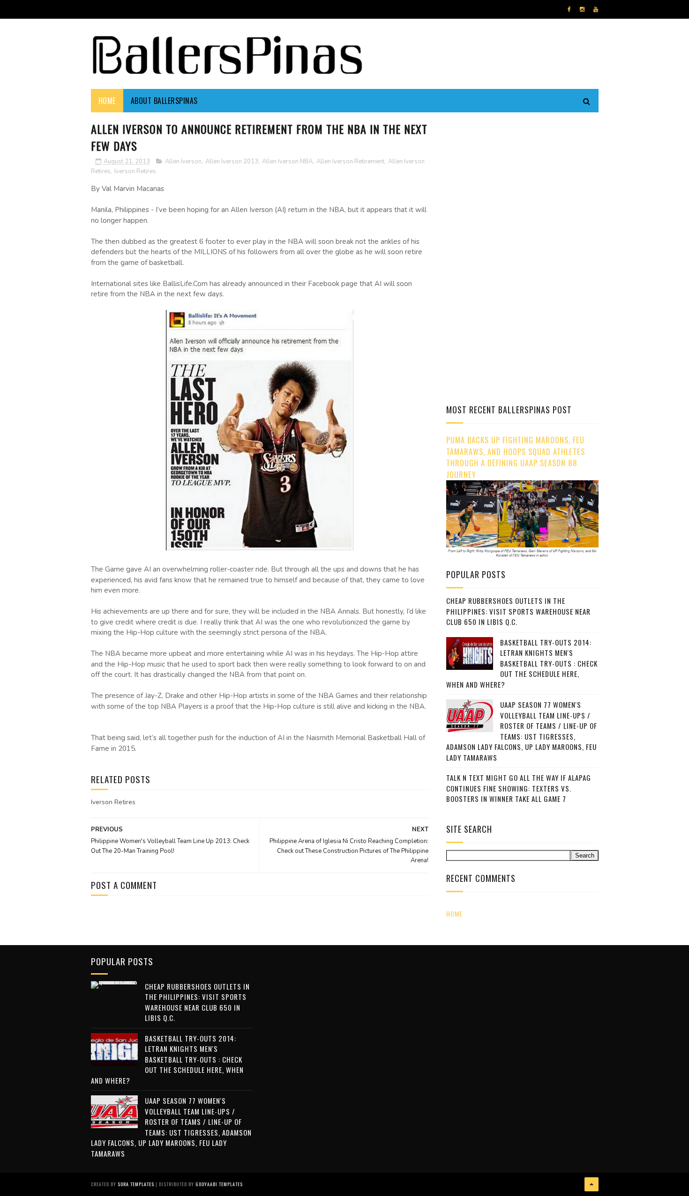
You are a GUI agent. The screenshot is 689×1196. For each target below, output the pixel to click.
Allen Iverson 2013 (231, 161)
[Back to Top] (591, 1184)
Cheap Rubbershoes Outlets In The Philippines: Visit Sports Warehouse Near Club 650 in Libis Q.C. (518, 611)
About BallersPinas (164, 100)
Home (107, 100)
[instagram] (582, 9)
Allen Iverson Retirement (350, 161)
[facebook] (569, 9)
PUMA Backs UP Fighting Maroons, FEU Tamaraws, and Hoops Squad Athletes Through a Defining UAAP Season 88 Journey (515, 457)
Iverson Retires (135, 171)
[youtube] (595, 9)
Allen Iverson (183, 161)
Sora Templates (136, 1184)
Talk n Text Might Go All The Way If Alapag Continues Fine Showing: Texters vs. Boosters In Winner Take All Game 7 (518, 788)
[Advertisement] (525, 184)
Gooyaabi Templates (219, 1184)
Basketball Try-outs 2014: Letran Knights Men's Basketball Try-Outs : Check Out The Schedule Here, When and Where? (522, 663)
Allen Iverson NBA (287, 161)
